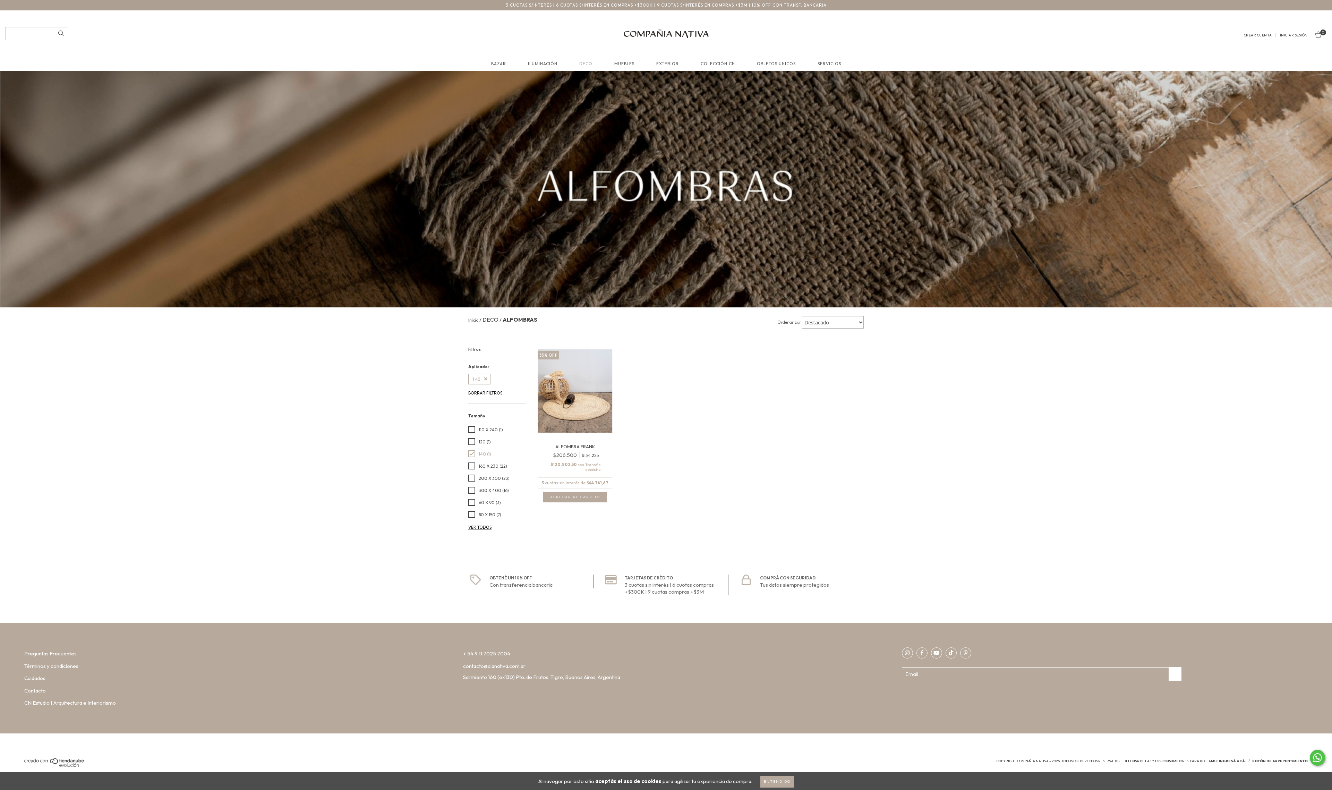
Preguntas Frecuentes (50, 653)
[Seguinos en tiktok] (951, 653)
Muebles (624, 63)
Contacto (35, 690)
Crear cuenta (1258, 35)
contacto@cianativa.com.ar (494, 666)
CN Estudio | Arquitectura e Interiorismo (70, 702)
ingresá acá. (1232, 761)
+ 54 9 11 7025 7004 (486, 653)
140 (476, 379)
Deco (585, 63)
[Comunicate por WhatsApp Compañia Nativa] (1317, 758)
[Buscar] (61, 33)
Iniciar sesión (1294, 35)
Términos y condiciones (51, 666)
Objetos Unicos (776, 63)
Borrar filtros (485, 393)
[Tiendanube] (54, 765)
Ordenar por (789, 322)
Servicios (829, 63)
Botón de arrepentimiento (1280, 761)
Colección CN (718, 63)
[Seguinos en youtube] (936, 653)
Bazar (498, 63)
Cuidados (34, 678)
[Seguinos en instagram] (907, 653)
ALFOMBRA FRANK (575, 446)
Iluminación (542, 63)
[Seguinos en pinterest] (965, 653)
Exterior (667, 63)
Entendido (777, 781)
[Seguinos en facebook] (922, 653)
